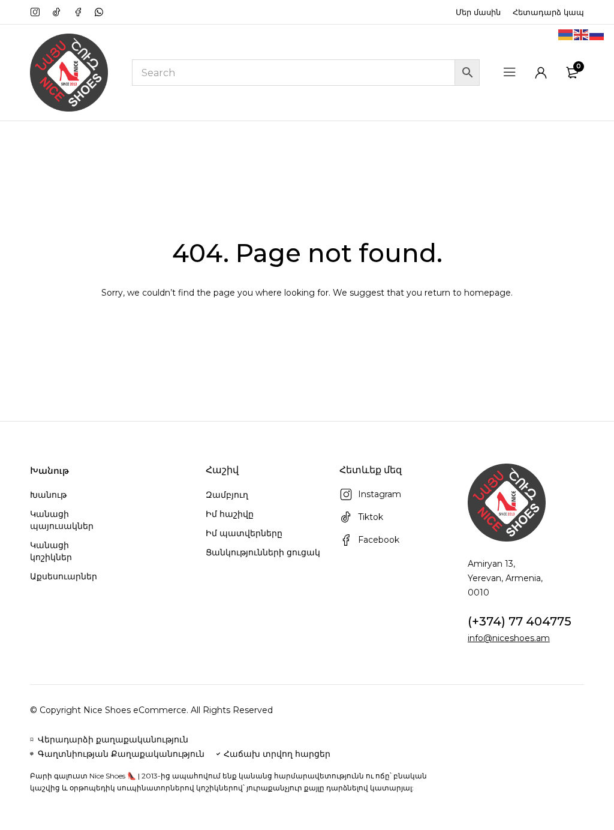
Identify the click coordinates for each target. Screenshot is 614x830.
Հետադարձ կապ (548, 12)
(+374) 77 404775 (519, 621)
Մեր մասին (478, 12)
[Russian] (597, 34)
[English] (581, 34)
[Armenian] (566, 34)
